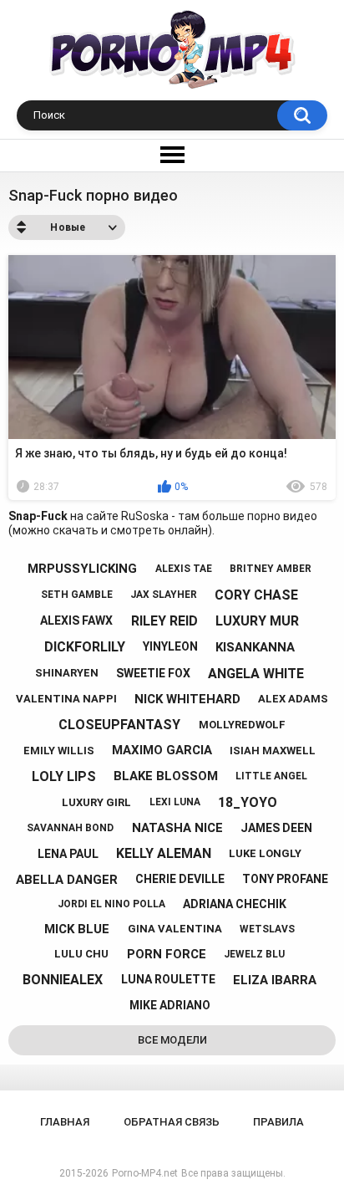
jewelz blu (254, 954)
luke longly (265, 853)
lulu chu (81, 953)
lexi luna (174, 802)
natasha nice (177, 827)
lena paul (68, 853)
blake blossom (166, 776)
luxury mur (257, 621)
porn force (166, 954)
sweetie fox (153, 673)
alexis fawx (76, 620)
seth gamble (77, 594)
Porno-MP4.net (145, 1173)
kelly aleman (163, 853)
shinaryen (67, 672)
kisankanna (255, 647)
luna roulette (168, 979)
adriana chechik (234, 904)
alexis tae (183, 568)
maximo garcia (162, 750)
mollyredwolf (242, 724)
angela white (256, 674)
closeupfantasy (119, 725)
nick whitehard (187, 699)
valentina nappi (66, 698)
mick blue (76, 929)
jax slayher (163, 594)
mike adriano (169, 1005)
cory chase (256, 595)
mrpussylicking (82, 568)
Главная (64, 1122)
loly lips (64, 776)
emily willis (58, 750)
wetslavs (267, 929)
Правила (278, 1122)
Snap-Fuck (38, 516)
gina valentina (175, 928)
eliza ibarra (274, 980)
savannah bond (70, 828)
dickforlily (84, 647)
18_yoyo (247, 802)
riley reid (164, 621)
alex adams (293, 698)
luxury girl (96, 802)
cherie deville (180, 879)
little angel (271, 776)
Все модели (172, 1040)
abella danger (67, 879)
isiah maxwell (273, 750)
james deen (276, 828)
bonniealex (63, 980)
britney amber (270, 568)
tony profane (285, 879)
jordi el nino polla (111, 904)
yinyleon (170, 646)
